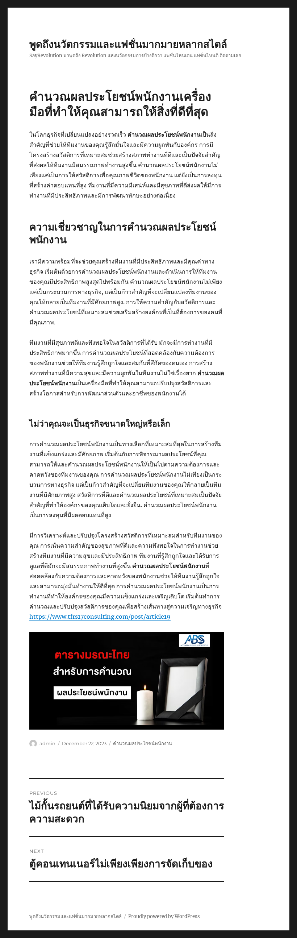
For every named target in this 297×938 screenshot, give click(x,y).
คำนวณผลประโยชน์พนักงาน (142, 743)
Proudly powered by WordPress (164, 916)
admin (47, 743)
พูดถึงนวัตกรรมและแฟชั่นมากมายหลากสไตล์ (128, 44)
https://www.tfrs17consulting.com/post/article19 (100, 616)
